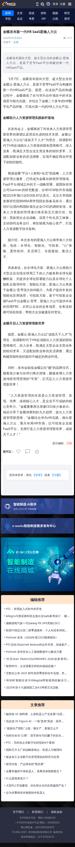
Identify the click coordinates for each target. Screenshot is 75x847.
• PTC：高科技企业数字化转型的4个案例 (29, 742)
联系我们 (37, 812)
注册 (62, 4)
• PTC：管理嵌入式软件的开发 (23, 609)
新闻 (8, 13)
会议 (20, 18)
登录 (55, 4)
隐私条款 (56, 812)
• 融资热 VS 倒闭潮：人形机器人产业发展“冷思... (34, 714)
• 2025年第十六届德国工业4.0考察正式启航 (31, 687)
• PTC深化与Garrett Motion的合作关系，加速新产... (37, 644)
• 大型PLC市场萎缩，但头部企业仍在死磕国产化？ (35, 785)
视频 (55, 13)
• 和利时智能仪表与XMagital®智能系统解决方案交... (37, 681)
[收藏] (37, 451)
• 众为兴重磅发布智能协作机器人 (24, 792)
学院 (8, 18)
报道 (31, 13)
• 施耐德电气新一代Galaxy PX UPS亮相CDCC (32, 623)
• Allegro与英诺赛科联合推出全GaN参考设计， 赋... (36, 616)
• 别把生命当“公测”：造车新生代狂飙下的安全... (34, 735)
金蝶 (16, 42)
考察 (31, 18)
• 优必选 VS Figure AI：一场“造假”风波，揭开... (34, 721)
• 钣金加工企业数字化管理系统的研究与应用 (31, 757)
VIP (43, 18)
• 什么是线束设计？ (16, 778)
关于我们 (18, 812)
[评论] (28, 451)
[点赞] (18, 451)
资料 (43, 13)
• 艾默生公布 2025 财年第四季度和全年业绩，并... (35, 673)
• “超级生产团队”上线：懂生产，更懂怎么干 (31, 728)
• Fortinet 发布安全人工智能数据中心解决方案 (33, 652)
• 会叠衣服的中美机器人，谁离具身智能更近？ (33, 771)
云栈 (55, 18)
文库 (20, 13)
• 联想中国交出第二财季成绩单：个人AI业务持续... (35, 630)
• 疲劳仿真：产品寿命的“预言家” (24, 764)
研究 (67, 13)
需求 (67, 18)
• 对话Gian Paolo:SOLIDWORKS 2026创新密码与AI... (37, 659)
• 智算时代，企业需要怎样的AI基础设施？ (30, 666)
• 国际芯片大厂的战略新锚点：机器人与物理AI (33, 750)
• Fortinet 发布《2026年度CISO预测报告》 (31, 637)
